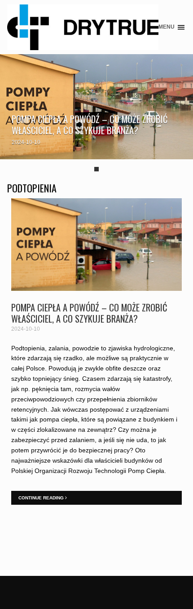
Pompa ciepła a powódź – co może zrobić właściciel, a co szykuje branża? (90, 124)
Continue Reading (41, 497)
